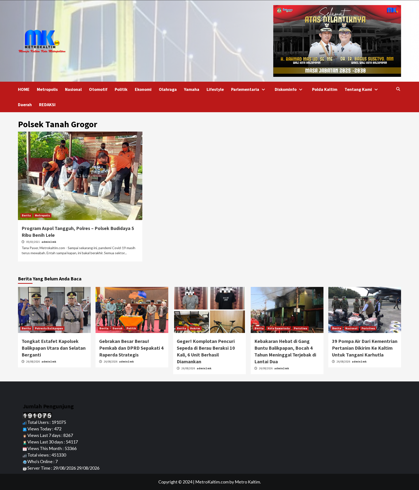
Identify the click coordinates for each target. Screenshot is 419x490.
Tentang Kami (358, 89)
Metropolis (47, 89)
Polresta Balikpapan (49, 328)
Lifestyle (215, 89)
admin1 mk (48, 242)
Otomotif (98, 89)
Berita (26, 215)
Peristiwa (300, 328)
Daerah (25, 104)
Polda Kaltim (324, 89)
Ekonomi (143, 89)
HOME (24, 89)
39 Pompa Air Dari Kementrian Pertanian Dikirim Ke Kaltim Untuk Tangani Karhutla (364, 348)
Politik (121, 89)
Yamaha (191, 89)
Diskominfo (286, 89)
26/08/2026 (33, 361)
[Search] (398, 89)
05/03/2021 (33, 242)
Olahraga (168, 89)
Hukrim (195, 328)
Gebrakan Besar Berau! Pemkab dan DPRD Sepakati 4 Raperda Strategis (131, 348)
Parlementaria (245, 89)
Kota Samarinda (279, 328)
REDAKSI (47, 104)
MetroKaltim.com (212, 481)
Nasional (73, 89)
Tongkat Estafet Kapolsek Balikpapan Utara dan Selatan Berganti (54, 348)
